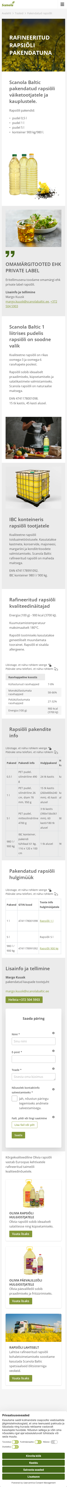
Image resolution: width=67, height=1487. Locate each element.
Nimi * (16, 1034)
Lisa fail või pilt (25, 1125)
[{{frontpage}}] (8, 4)
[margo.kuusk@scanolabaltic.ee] (7, 986)
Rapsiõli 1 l (46, 921)
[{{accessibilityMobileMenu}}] (62, 4)
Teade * (17, 1070)
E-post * (17, 1052)
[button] (33, 1234)
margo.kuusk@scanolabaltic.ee (27, 301)
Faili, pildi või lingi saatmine (29, 1118)
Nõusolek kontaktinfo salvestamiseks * (26, 1090)
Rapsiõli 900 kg (49, 948)
